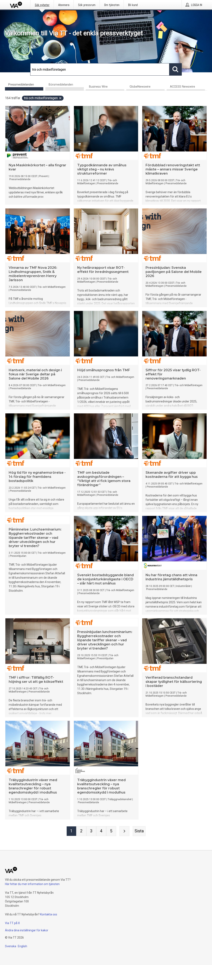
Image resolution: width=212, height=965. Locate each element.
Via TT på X (12, 923)
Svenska (10, 946)
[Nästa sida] (124, 831)
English (22, 946)
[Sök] (175, 69)
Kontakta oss (48, 914)
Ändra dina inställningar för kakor (26, 930)
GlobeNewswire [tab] (140, 86)
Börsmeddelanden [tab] (61, 84)
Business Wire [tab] (98, 86)
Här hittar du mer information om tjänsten (32, 884)
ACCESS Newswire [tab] (182, 86)
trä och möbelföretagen (41, 98)
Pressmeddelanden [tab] (21, 84)
